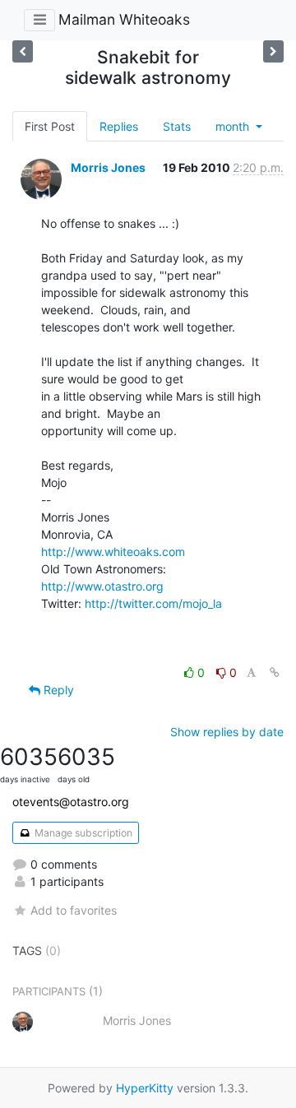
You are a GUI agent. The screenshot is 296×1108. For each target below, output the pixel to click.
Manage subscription (82, 833)
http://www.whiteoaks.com (113, 552)
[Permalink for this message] (275, 672)
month (233, 126)
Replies (118, 126)
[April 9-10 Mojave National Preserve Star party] (273, 51)
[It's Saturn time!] (22, 51)
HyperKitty (144, 1088)
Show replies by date (227, 732)
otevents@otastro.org (70, 802)
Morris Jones (108, 167)
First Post (50, 126)
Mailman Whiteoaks (124, 19)
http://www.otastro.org (102, 586)
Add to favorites (73, 910)
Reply (57, 690)
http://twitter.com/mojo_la (153, 603)
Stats (177, 126)
